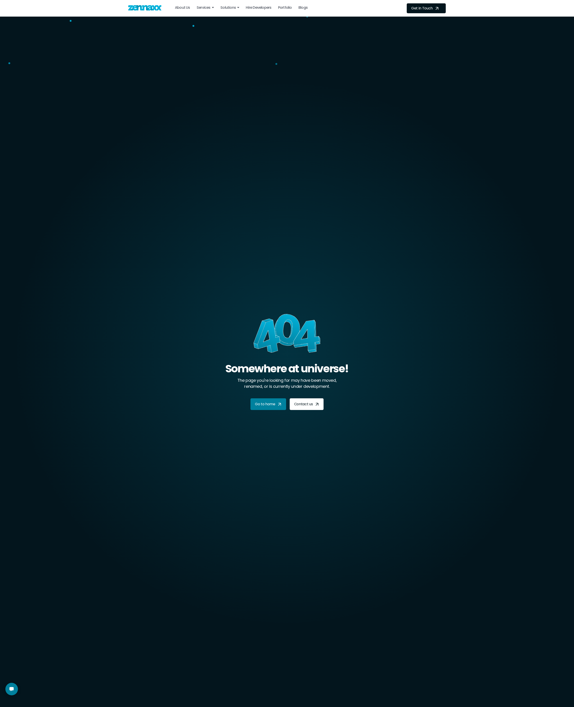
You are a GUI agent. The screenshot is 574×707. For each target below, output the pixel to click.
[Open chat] (11, 689)
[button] (205, 7)
